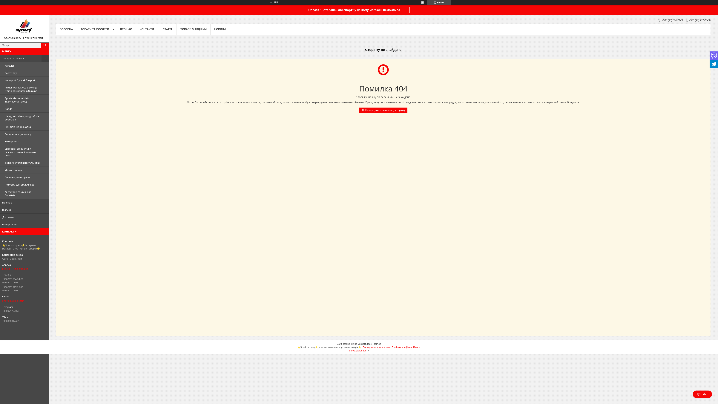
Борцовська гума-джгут (19, 134)
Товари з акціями (193, 29)
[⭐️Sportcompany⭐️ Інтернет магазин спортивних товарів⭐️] (24, 27)
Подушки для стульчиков (20, 184)
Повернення (9, 224)
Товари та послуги (13, 58)
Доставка (8, 217)
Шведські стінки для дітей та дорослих (22, 117)
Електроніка (12, 141)
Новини (220, 29)
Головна (66, 29)
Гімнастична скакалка (18, 126)
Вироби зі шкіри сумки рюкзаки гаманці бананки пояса (20, 152)
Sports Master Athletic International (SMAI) (17, 100)
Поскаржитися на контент (376, 347)
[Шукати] (45, 45)
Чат (705, 394)
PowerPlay (11, 73)
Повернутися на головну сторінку (385, 110)
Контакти (147, 29)
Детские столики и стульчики (22, 162)
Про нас (7, 202)
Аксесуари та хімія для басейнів (18, 193)
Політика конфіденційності (406, 347)
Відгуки (6, 210)
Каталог (9, 65)
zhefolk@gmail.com (13, 300)
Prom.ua (377, 344)
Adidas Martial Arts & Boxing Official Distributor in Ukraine (21, 89)
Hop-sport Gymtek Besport (20, 80)
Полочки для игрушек (17, 177)
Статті (167, 29)
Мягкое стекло (13, 170)
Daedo (8, 109)
